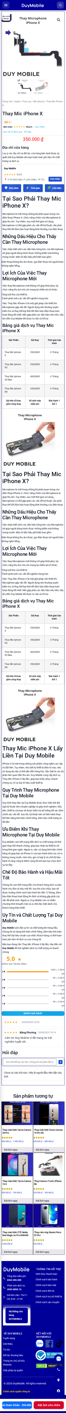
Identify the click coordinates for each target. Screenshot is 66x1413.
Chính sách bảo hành (46, 1279)
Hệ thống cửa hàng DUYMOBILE (16, 1315)
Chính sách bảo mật (46, 1285)
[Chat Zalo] (58, 1358)
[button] (58, 20)
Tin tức (6, 1349)
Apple (17, 101)
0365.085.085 (14, 1280)
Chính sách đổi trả (45, 1290)
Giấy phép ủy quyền (13, 1370)
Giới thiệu (8, 1344)
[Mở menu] (6, 5)
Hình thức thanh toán (46, 1274)
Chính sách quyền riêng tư (16, 1391)
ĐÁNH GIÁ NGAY (33, 1013)
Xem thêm (40, 126)
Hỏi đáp (27, 131)
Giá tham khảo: (17, 1405)
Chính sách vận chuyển (47, 1302)
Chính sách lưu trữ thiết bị (49, 1296)
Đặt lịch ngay (11, 1149)
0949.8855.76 (14, 1289)
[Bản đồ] (58, 1380)
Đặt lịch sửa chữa (49, 1405)
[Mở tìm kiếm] (60, 5)
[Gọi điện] (58, 1369)
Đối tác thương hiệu (13, 1355)
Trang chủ (7, 101)
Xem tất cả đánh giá (12, 131)
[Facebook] (58, 1390)
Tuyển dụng (9, 1338)
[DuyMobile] (33, 5)
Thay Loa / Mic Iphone (33, 101)
